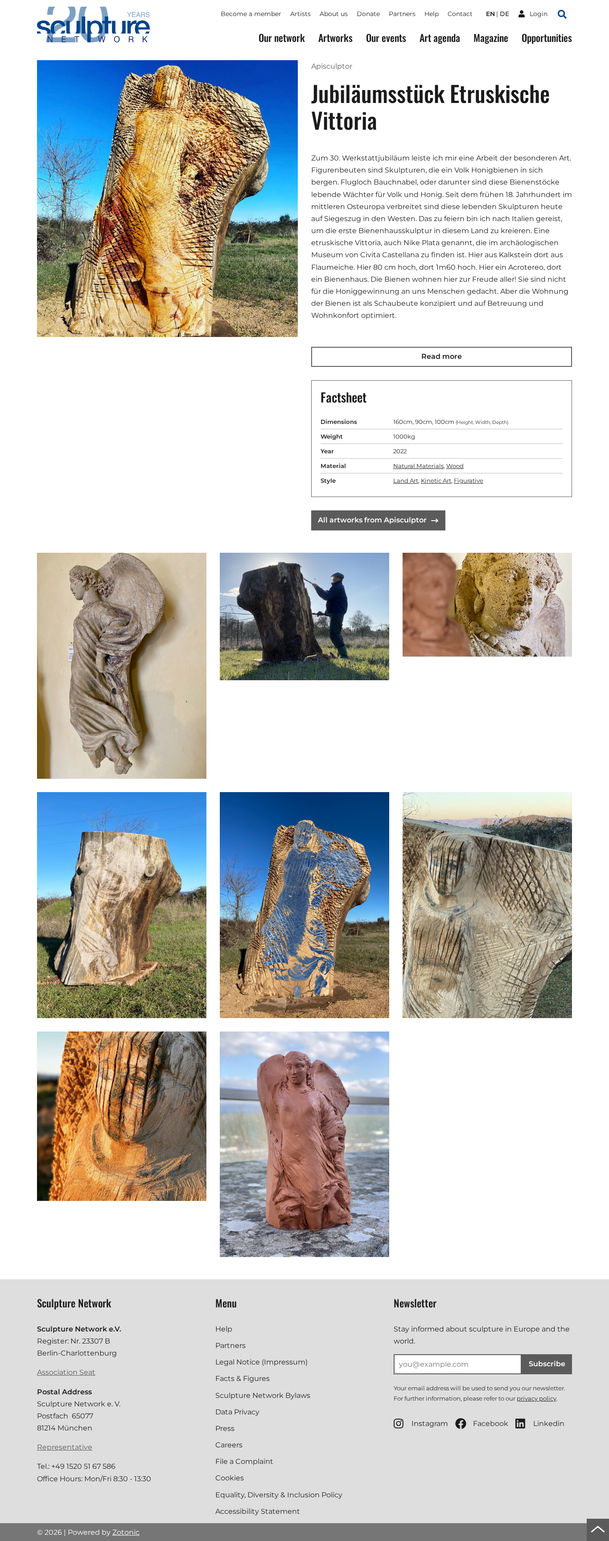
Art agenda (440, 38)
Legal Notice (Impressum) (261, 1362)
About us (334, 14)
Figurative (468, 480)
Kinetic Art (436, 480)
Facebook (490, 1423)
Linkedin (548, 1423)
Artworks (335, 38)
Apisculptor (331, 66)
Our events (386, 38)
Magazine (490, 38)
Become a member (251, 14)
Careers (229, 1445)
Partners (402, 14)
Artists (300, 14)
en (490, 14)
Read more (441, 356)
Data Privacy (237, 1412)
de (504, 14)
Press (225, 1428)
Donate (368, 14)
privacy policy (536, 1398)
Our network (282, 38)
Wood (455, 465)
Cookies (229, 1478)
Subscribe (547, 1364)
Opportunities (547, 38)
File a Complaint (244, 1461)
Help (431, 14)
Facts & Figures (242, 1378)
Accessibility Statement (257, 1511)
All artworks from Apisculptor (372, 520)
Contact (460, 14)
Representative (64, 1447)
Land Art (405, 480)
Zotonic (126, 1532)
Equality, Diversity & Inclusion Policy (278, 1495)
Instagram (429, 1423)
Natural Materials (418, 465)
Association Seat (66, 1372)
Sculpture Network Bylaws (262, 1395)
